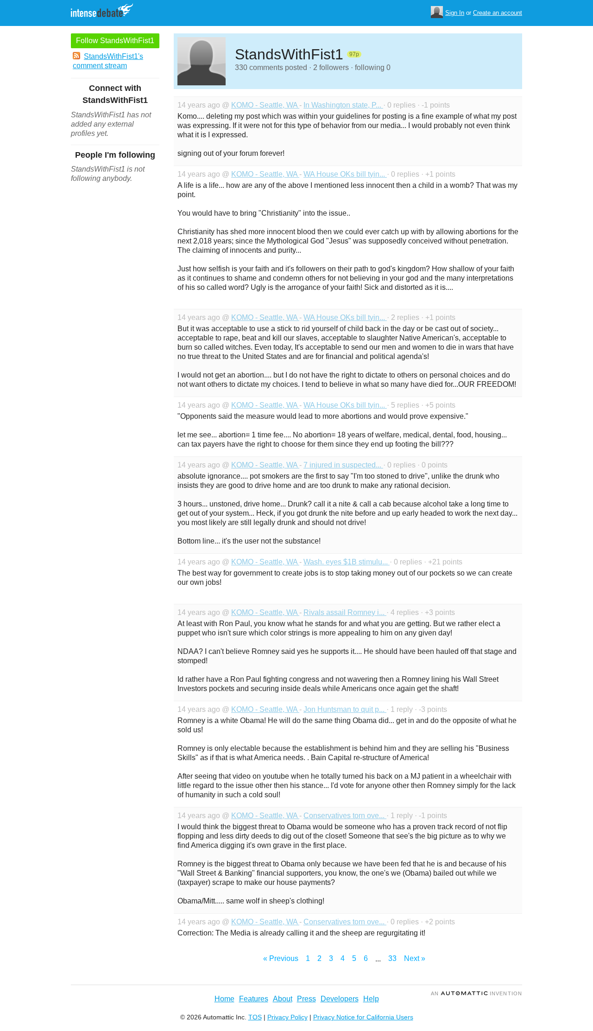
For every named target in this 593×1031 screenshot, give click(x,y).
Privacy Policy (287, 1017)
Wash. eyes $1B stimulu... (346, 562)
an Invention (476, 993)
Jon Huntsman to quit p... (344, 709)
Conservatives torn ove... (344, 816)
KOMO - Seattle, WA (265, 105)
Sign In (454, 12)
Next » (414, 958)
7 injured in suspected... (343, 465)
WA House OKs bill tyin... (345, 174)
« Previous (280, 958)
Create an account (497, 12)
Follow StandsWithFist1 (115, 41)
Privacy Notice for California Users (363, 1017)
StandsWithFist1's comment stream (108, 61)
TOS (255, 1017)
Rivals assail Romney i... (344, 612)
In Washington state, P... (343, 105)
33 (392, 958)
